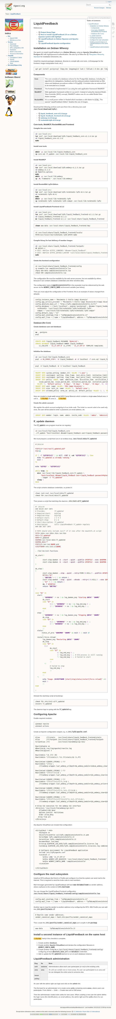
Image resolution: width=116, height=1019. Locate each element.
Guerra (12, 59)
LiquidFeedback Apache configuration (55, 43)
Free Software (14, 46)
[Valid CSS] (72, 1014)
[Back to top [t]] (113, 37)
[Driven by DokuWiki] (81, 1014)
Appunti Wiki (14, 38)
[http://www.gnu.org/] (10, 100)
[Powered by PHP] (53, 1014)
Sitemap (108, 8)
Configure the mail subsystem (99, 40)
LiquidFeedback (15, 14)
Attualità (10, 55)
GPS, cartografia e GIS (17, 48)
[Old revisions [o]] (113, 28)
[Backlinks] (113, 32)
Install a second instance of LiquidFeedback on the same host (99, 43)
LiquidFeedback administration (99, 47)
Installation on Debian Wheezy (99, 26)
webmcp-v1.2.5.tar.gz (49, 118)
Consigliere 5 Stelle (16, 57)
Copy (104, 68)
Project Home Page (48, 32)
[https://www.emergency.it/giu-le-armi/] (14, 25)
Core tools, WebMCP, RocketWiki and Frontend (99, 30)
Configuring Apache (96, 38)
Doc (9, 36)
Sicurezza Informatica (16, 53)
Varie (11, 63)
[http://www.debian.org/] (10, 91)
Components (95, 28)
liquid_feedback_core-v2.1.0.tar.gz (54, 113)
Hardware (13, 50)
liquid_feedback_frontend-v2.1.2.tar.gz (55, 116)
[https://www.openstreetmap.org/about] (9, 84)
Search (110, 5)
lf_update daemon (95, 36)
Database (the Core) (97, 34)
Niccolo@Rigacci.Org (15, 65)
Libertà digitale (14, 61)
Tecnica (10, 42)
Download (13, 44)
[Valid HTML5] (62, 1014)
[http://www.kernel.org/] (9, 112)
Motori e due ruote (15, 51)
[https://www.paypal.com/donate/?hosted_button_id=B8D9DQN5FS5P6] (11, 71)
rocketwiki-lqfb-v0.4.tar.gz (51, 120)
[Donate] (43, 1014)
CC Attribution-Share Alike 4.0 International (87, 1011)
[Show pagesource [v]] (113, 24)
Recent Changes (99, 8)
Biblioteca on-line (15, 40)
